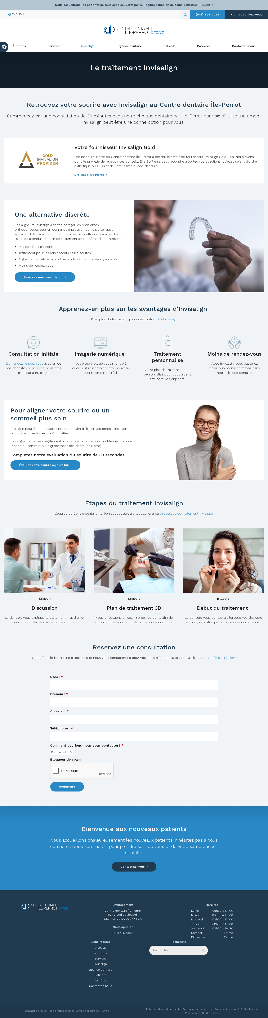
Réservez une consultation (43, 277)
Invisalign (88, 46)
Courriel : (59, 711)
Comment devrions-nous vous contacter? (87, 745)
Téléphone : (61, 728)
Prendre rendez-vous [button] (246, 14)
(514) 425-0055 (207, 14)
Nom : (56, 677)
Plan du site (192, 1013)
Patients (169, 46)
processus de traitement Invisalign (186, 513)
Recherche (251, 1009)
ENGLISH (18, 14)
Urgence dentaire (129, 46)
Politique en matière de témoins (203, 1009)
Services (53, 46)
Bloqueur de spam (65, 759)
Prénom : (59, 694)
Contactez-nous (243, 46)
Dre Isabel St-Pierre (89, 174)
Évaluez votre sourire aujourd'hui (44, 465)
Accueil (100, 947)
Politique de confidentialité (163, 1009)
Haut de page (210, 1013)
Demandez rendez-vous (25, 363)
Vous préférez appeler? (218, 658)
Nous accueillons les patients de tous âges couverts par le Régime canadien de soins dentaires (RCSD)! (132, 4)
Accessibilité (234, 1009)
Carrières (203, 46)
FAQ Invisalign (166, 319)
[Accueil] (134, 29)
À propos (19, 46)
